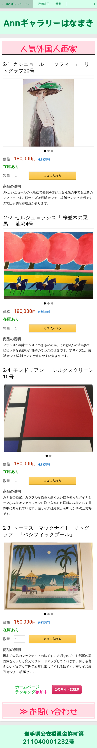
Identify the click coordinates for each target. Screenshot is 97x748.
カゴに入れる (52, 175)
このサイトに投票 (66, 689)
